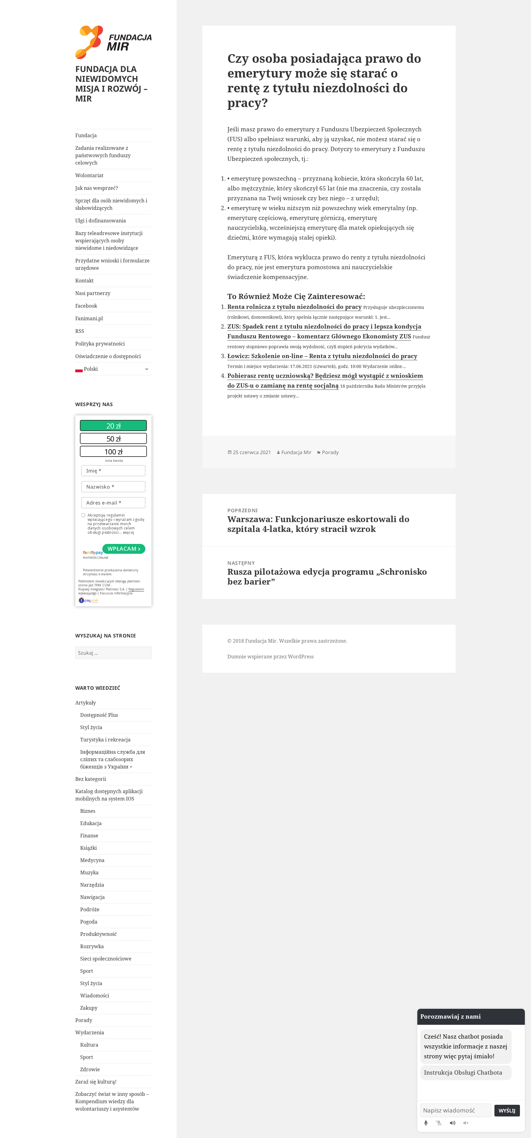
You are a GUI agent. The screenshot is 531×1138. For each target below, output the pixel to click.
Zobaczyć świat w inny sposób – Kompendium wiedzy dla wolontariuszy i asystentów (112, 1101)
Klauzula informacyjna (116, 593)
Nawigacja (92, 897)
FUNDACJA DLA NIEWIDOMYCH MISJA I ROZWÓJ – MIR (111, 83)
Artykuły (85, 702)
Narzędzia (92, 884)
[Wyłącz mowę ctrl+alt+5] (466, 1123)
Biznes (87, 811)
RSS (79, 331)
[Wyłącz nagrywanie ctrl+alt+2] (438, 1123)
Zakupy (88, 1007)
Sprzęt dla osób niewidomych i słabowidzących (111, 204)
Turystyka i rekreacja (105, 739)
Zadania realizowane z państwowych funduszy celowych (103, 155)
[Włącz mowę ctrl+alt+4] (452, 1123)
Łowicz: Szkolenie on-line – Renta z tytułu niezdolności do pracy (322, 356)
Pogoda (88, 921)
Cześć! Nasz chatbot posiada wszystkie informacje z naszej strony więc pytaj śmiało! (465, 1046)
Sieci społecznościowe (106, 958)
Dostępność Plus (99, 715)
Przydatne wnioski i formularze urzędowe (112, 264)
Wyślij (507, 1110)
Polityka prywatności (100, 343)
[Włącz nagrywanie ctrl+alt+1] (426, 1123)
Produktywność (98, 934)
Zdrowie (90, 1069)
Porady (83, 1020)
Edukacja (91, 823)
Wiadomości (94, 995)
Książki (88, 848)
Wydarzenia (89, 1032)
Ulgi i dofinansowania (100, 220)
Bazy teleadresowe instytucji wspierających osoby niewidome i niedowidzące (109, 240)
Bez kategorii (90, 779)
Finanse (89, 835)
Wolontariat (89, 175)
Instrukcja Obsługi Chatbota (463, 1072)
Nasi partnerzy (92, 293)
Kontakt (84, 280)
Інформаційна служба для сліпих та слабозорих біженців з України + (112, 759)
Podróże (90, 909)
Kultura (89, 1044)
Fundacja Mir (296, 452)
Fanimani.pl (89, 318)
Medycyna (92, 860)
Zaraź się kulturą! (95, 1081)
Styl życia (91, 727)
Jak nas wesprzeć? (96, 188)
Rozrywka (92, 946)
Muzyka (89, 872)
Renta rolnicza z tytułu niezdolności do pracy (294, 307)
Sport (86, 971)
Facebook (86, 305)
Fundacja (86, 135)
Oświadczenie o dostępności (108, 356)
